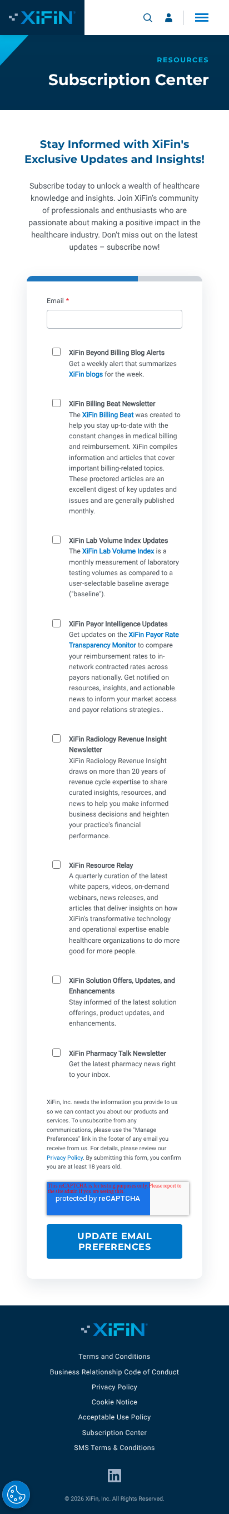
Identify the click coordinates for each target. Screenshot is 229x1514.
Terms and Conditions (114, 1357)
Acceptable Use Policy (114, 1417)
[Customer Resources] (168, 17)
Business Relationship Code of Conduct (114, 1372)
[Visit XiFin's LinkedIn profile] (114, 1475)
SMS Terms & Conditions (114, 1448)
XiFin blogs (86, 374)
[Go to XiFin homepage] (42, 17)
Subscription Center (114, 1433)
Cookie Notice (115, 1402)
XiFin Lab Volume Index (118, 551)
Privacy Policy (65, 1157)
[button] (201, 17)
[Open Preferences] (16, 1494)
